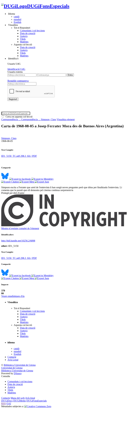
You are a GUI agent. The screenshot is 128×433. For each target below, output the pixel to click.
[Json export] (42, 181)
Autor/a (23, 36)
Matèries (24, 41)
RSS (3, 403)
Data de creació (27, 33)
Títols (23, 39)
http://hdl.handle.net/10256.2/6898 (18, 240)
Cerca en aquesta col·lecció (18, 116)
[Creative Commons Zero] (37, 406)
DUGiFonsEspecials (48, 6)
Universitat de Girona (11, 367)
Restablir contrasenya (18, 80)
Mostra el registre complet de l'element (20, 228)
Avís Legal (12, 359)
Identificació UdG (16, 69)
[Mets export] (27, 181)
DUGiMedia (19, 400)
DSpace (18, 373)
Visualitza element (66, 119)
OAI (8, 403)
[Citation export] (10, 181)
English (17, 22)
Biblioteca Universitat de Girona (20, 365)
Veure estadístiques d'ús (13, 296)
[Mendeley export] (42, 179)
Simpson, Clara (48, 119)
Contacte (11, 357)
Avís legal (30, 398)
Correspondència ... (11, 119)
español (17, 19)
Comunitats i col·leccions (32, 30)
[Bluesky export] (5, 179)
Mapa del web (18, 398)
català (16, 16)
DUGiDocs (7, 400)
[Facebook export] (20, 179)
